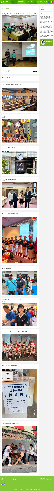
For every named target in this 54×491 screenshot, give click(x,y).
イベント (47, 23)
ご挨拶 (18, 1)
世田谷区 (45, 28)
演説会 (49, 25)
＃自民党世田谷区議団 (46, 35)
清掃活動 (46, 25)
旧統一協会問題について (8, 77)
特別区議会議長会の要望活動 (9, 179)
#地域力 (44, 20)
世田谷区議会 (49, 28)
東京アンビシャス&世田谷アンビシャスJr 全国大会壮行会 (16, 331)
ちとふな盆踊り (6, 116)
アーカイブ (42, 7)
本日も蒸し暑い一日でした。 (9, 147)
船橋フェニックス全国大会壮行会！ (10, 213)
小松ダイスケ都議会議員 (48, 30)
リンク (13, 478)
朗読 (44, 25)
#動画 (44, 18)
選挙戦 (49, 27)
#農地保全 (43, 22)
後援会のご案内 (39, 1)
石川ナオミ (44, 31)
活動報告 (22, 1)
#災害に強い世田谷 (47, 21)
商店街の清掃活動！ (7, 268)
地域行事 (41, 25)
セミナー (50, 23)
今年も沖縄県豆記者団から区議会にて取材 (12, 84)
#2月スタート (42, 16)
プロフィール (33, 1)
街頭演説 (46, 27)
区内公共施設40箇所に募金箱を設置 (10, 365)
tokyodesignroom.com (37, 489)
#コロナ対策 (46, 17)
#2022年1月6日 (47, 16)
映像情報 (28, 1)
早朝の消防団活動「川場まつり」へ (10, 423)
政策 (25, 1)
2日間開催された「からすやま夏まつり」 (12, 299)
